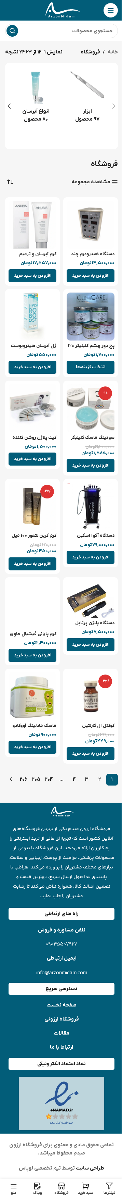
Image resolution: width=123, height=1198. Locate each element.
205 (36, 779)
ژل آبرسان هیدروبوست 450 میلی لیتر (33, 349)
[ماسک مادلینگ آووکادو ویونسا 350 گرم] (32, 696)
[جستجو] (12, 31)
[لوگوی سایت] (61, 10)
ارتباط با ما (61, 1047)
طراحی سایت (89, 1168)
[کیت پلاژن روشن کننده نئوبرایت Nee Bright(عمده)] (32, 408)
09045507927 (61, 944)
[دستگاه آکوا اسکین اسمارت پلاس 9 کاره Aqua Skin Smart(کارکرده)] (90, 506)
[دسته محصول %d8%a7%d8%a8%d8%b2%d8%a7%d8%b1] (87, 98)
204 (49, 779)
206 (23, 779)
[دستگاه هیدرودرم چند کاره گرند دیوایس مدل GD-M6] (90, 225)
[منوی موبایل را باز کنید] (110, 10)
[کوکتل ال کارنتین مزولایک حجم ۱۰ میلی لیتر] (90, 696)
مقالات (61, 1033)
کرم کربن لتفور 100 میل (34, 536)
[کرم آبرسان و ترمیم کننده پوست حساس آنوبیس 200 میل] (32, 225)
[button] (114, 106)
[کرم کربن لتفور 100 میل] (32, 506)
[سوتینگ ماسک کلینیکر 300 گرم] (90, 408)
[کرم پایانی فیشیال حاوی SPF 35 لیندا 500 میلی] (32, 605)
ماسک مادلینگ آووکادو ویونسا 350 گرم (34, 729)
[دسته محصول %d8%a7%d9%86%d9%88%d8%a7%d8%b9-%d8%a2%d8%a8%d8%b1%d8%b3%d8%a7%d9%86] (36, 98)
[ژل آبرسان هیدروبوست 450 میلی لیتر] (32, 317)
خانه (113, 52)
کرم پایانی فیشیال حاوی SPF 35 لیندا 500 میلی (33, 637)
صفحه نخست (61, 1005)
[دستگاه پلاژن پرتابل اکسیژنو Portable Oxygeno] (90, 599)
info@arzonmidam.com (61, 972)
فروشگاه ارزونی (61, 1019)
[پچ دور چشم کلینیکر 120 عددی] (90, 317)
